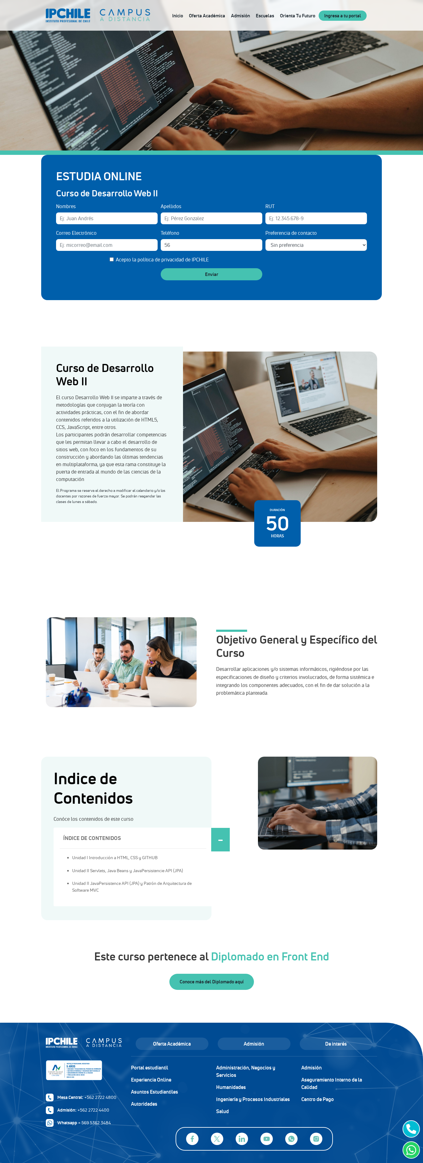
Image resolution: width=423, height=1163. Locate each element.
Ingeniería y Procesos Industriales (253, 1099)
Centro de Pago (317, 1099)
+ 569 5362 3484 (94, 1123)
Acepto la (162, 259)
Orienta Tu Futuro (297, 16)
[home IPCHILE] (70, 15)
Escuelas (265, 16)
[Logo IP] (84, 1046)
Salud (222, 1111)
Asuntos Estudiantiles (154, 1092)
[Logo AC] (84, 1070)
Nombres (66, 206)
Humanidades (231, 1087)
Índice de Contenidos (92, 838)
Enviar (211, 274)
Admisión (240, 16)
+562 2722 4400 (93, 1110)
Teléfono (170, 233)
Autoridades (144, 1104)
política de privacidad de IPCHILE (173, 259)
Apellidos (171, 206)
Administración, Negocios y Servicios (245, 1071)
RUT (270, 206)
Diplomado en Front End (270, 956)
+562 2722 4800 (100, 1097)
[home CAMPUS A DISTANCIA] (122, 15)
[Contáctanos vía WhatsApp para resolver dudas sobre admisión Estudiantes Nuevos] (410, 1150)
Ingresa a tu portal (342, 16)
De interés (336, 1044)
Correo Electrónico (76, 233)
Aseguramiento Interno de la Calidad (331, 1083)
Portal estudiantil (149, 1068)
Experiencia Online (151, 1080)
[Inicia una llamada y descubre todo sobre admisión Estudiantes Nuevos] (410, 1129)
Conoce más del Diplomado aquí (212, 982)
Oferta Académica (207, 16)
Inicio (177, 16)
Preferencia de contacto (291, 233)
